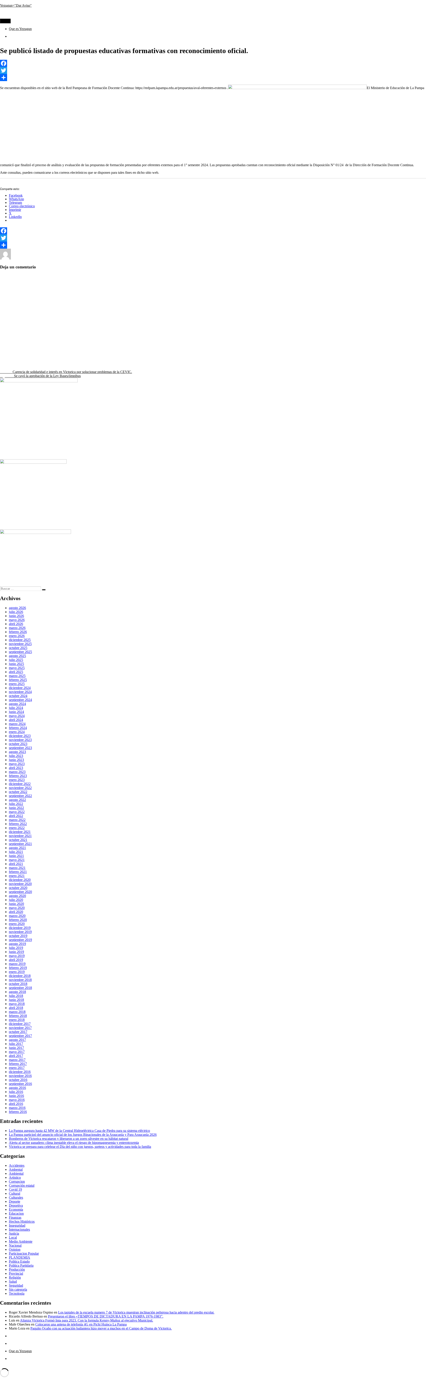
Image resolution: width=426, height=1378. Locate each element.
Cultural (14, 1193)
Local (13, 1237)
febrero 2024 (18, 728)
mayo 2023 (17, 764)
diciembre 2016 (20, 1072)
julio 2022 (16, 804)
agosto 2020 (17, 896)
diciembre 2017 (20, 1024)
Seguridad (16, 1285)
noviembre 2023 (20, 740)
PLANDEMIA (19, 1257)
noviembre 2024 (20, 692)
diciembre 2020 (20, 880)
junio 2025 (16, 664)
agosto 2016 (17, 1088)
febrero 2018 (18, 1016)
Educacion (59, 258)
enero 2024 (17, 732)
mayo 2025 (17, 668)
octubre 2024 (18, 696)
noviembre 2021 (20, 836)
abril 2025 (16, 672)
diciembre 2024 (20, 688)
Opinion (14, 1249)
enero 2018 (17, 1020)
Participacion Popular (24, 1253)
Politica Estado (79, 258)
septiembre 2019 (20, 940)
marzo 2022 (17, 820)
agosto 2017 (17, 1040)
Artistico (15, 1177)
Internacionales (19, 1229)
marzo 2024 (17, 724)
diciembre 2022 (20, 784)
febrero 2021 (18, 872)
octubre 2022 (18, 792)
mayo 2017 (17, 1052)
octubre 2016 (18, 1080)
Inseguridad (17, 1225)
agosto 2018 (17, 992)
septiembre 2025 (20, 652)
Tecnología (16, 1293)
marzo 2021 (17, 868)
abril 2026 (16, 624)
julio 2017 (16, 1044)
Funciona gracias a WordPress (54, 1366)
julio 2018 (16, 996)
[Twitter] (213, 70)
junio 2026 (16, 616)
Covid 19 (15, 1189)
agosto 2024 (17, 704)
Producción (17, 1269)
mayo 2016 (17, 1100)
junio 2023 (16, 760)
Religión (15, 1277)
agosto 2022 (17, 800)
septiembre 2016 (20, 1084)
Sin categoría (18, 1289)
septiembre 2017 (20, 1036)
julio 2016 (16, 1092)
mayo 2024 (17, 716)
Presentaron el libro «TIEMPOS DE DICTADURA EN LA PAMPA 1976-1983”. (105, 1316)
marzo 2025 (17, 676)
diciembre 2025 (20, 640)
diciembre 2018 (20, 976)
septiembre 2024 (20, 700)
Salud (13, 1281)
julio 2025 (16, 660)
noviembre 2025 (20, 644)
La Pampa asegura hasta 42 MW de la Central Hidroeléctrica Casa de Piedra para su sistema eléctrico (79, 1130)
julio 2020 (16, 900)
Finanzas (15, 1217)
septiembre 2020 (20, 892)
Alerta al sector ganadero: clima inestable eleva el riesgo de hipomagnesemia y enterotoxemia (74, 1142)
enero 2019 (17, 972)
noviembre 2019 (20, 932)
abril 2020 (16, 912)
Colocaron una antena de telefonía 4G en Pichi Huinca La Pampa (81, 1324)
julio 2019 (16, 948)
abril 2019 (16, 960)
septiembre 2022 (20, 796)
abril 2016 (16, 1104)
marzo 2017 (17, 1060)
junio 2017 (16, 1048)
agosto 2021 (17, 848)
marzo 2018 (17, 1012)
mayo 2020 (17, 908)
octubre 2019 (18, 936)
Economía (16, 1209)
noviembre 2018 (20, 980)
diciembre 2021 (20, 832)
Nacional (15, 1245)
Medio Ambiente (20, 1241)
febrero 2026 (18, 632)
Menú (5, 21)
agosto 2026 (17, 608)
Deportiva (16, 1205)
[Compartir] (213, 77)
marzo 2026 (17, 628)
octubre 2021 (18, 840)
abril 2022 (16, 816)
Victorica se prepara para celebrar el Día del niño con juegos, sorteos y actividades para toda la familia (80, 1146)
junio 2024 (16, 712)
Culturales (16, 1197)
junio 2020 (16, 904)
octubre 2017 (18, 1032)
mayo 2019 (17, 956)
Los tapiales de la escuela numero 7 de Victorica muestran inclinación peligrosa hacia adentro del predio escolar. (136, 1312)
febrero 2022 (18, 824)
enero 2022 (17, 828)
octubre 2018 (18, 984)
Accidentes (16, 1165)
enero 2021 (17, 876)
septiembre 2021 (20, 844)
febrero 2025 (18, 680)
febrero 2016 (18, 1112)
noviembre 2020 (20, 884)
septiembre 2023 (20, 748)
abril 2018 (16, 1008)
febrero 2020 (18, 920)
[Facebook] (213, 63)
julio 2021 (16, 852)
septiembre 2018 (20, 988)
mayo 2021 (17, 860)
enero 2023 (17, 780)
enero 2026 (17, 636)
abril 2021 (16, 864)
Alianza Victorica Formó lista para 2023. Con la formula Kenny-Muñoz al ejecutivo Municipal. (86, 1320)
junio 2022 (16, 808)
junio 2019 (16, 952)
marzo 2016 (17, 1108)
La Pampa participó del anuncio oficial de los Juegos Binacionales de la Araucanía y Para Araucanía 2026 (83, 1134)
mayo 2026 (17, 620)
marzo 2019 (17, 964)
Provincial (99, 258)
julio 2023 (16, 756)
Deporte (14, 1201)
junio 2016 (16, 1096)
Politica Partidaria (21, 1265)
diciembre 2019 (20, 928)
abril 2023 (16, 768)
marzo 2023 (17, 772)
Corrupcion (17, 1181)
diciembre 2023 (20, 736)
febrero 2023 (18, 776)
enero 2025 (17, 684)
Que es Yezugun (20, 29)
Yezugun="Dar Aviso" (16, 5)
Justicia (14, 1233)
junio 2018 (16, 1000)
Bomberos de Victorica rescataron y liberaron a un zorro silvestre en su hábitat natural (68, 1138)
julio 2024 (16, 708)
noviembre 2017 (20, 1028)
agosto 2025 (17, 656)
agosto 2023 (17, 752)
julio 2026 (16, 612)
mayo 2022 (17, 812)
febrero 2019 (18, 968)
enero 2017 (17, 1068)
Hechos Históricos (22, 1221)
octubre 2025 (18, 648)
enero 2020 (17, 924)
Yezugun (17, 258)
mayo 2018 (17, 1004)
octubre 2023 (18, 744)
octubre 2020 (18, 888)
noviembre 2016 (20, 1076)
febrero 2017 (18, 1064)
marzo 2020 (17, 916)
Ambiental (16, 1173)
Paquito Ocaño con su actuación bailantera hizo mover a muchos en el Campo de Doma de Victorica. (101, 1328)
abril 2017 (16, 1056)
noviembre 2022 (20, 788)
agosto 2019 (17, 944)
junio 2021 (16, 856)
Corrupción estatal (21, 1185)
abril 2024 (16, 720)
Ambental (16, 1169)
